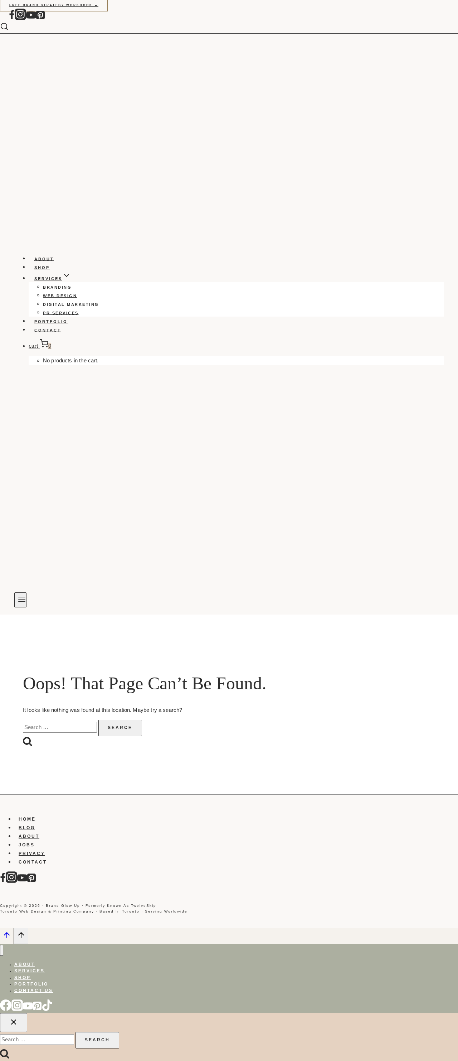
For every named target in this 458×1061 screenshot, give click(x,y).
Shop (42, 267)
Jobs (27, 844)
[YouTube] (31, 18)
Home (27, 819)
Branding (57, 287)
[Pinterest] (40, 18)
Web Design (60, 295)
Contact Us (33, 990)
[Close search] (13, 1022)
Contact (47, 330)
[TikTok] (47, 1009)
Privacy (32, 853)
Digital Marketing (71, 304)
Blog (27, 827)
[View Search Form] (9, 27)
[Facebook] (12, 18)
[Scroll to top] (7, 937)
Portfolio (51, 321)
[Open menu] (20, 599)
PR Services (61, 313)
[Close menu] (1, 950)
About (44, 258)
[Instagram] (20, 18)
